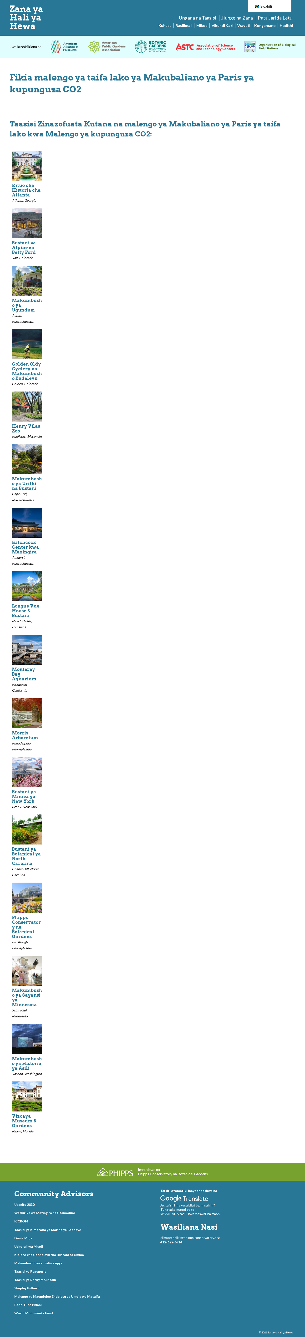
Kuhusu (165, 25)
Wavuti (243, 25)
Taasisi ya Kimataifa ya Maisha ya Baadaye (47, 1230)
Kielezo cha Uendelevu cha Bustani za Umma (49, 1255)
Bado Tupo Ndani (28, 1305)
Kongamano (265, 25)
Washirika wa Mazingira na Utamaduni (44, 1213)
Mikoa (202, 25)
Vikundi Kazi (222, 25)
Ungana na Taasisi (197, 17)
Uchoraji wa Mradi (28, 1246)
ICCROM (21, 1221)
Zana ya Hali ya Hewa (26, 17)
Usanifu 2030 (24, 1204)
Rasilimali (184, 25)
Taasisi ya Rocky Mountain (35, 1280)
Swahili (266, 6)
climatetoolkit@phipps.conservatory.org (190, 1238)
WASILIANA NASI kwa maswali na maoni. (190, 1214)
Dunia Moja (23, 1238)
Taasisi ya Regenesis (30, 1271)
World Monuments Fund (33, 1313)
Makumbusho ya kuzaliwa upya (38, 1263)
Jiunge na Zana (237, 17)
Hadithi (286, 25)
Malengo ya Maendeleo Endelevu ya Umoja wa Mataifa (57, 1296)
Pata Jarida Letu (275, 17)
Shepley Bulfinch (27, 1288)
